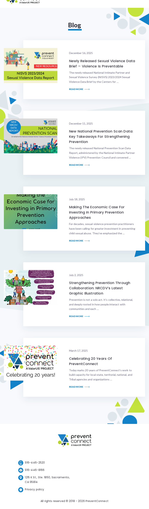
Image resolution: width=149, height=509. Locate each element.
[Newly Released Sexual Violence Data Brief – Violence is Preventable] (30, 65)
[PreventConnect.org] (23, 4)
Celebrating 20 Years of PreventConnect (90, 361)
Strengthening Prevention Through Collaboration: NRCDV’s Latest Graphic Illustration (99, 288)
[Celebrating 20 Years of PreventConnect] (30, 363)
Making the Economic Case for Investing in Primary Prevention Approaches (97, 212)
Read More (76, 89)
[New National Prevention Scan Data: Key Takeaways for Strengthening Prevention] (30, 136)
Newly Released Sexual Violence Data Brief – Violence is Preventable (102, 63)
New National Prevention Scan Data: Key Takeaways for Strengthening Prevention (101, 136)
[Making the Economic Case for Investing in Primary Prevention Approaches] (30, 211)
